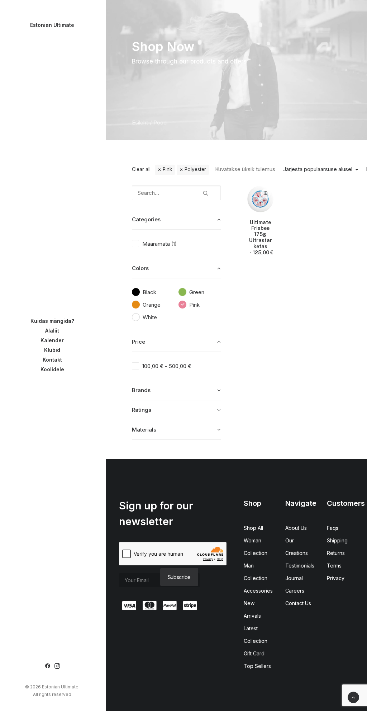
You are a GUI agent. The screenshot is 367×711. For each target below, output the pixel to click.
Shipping (337, 540)
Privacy (335, 578)
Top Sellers (257, 666)
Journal (294, 578)
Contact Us (298, 603)
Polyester (195, 169)
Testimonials (299, 565)
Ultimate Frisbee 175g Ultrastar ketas (261, 237)
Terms (334, 565)
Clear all (141, 169)
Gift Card (254, 653)
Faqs (332, 528)
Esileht (140, 122)
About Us (296, 528)
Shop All (253, 528)
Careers (294, 591)
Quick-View (266, 193)
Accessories (258, 591)
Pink (167, 169)
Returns (336, 553)
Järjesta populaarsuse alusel (317, 169)
